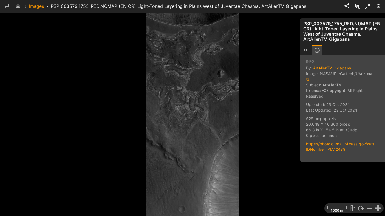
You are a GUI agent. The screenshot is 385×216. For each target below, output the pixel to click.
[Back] (6, 7)
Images (36, 6)
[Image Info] (317, 50)
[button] (367, 6)
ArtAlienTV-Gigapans (332, 68)
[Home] (18, 7)
